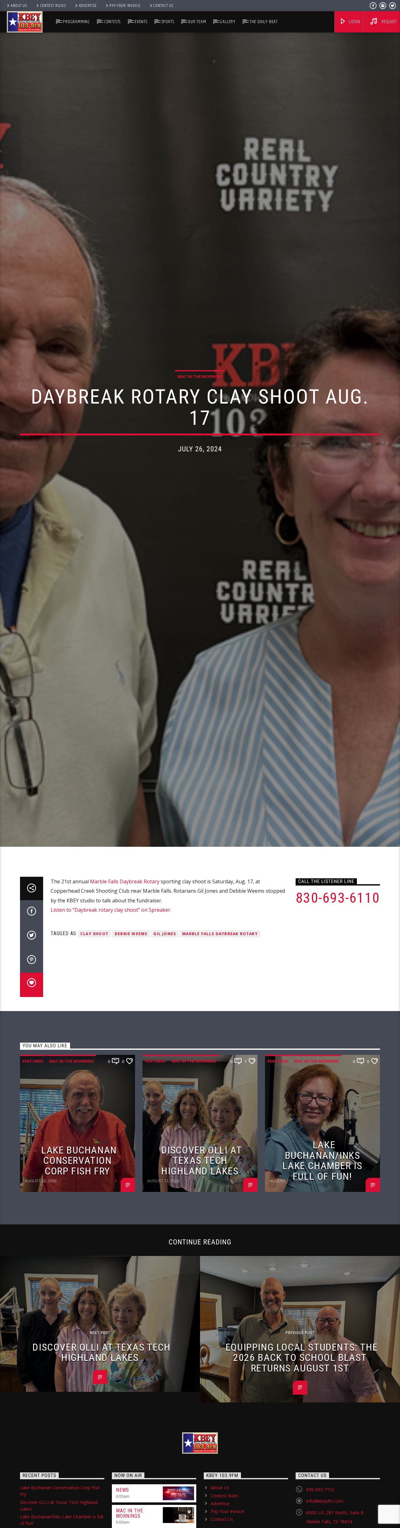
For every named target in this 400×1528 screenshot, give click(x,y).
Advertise (88, 5)
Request (389, 22)
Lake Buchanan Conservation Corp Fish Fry (79, 1223)
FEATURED (32, 1124)
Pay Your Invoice (125, 5)
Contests (112, 22)
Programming (76, 22)
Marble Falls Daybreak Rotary (124, 944)
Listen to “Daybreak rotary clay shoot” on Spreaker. (111, 972)
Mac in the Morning (200, 405)
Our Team (197, 22)
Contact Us (163, 5)
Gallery (228, 22)
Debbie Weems (131, 997)
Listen (354, 22)
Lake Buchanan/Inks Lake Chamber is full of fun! (322, 1223)
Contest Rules (53, 5)
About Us (19, 5)
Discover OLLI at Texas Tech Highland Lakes (201, 1223)
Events (141, 22)
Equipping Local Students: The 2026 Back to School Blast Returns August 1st (302, 1420)
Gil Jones (164, 997)
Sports (168, 22)
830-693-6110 (338, 961)
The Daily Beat (264, 22)
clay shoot (94, 997)
